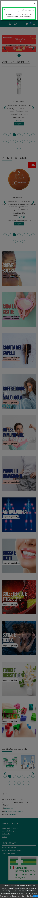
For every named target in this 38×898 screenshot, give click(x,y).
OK (35, 896)
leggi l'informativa (10, 893)
